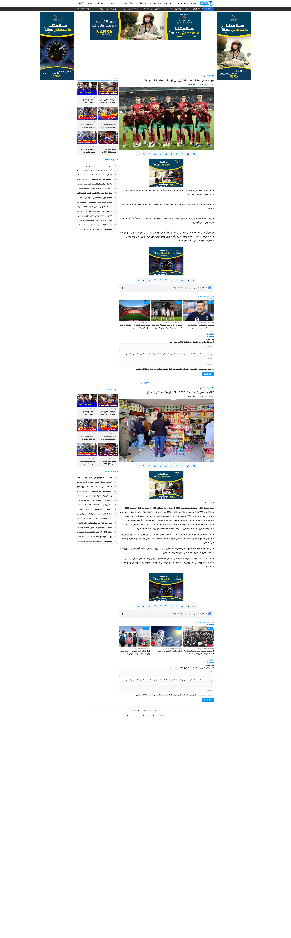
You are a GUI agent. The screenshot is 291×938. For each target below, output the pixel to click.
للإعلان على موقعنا (142, 715)
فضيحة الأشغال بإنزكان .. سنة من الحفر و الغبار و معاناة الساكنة (191, 9)
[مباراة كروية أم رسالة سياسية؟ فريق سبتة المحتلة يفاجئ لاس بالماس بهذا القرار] (166, 314)
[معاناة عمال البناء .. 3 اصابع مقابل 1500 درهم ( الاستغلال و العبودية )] (108, 143)
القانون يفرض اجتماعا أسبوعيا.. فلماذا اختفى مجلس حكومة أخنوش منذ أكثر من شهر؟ (135, 9)
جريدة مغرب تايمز (139, 710)
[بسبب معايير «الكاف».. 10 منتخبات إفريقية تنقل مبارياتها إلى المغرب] (134, 314)
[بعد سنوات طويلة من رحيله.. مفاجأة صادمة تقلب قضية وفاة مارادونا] (198, 314)
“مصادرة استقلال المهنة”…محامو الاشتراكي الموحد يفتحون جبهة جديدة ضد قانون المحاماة (78, 170)
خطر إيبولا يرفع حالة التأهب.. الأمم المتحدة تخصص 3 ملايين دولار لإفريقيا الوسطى (82, 193)
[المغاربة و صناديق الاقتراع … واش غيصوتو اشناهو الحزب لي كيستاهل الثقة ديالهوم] (87, 93)
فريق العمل (130, 715)
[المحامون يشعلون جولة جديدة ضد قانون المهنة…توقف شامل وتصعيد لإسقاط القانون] (198, 640)
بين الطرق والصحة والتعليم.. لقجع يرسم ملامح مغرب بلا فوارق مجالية (86, 184)
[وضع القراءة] (165, 153)
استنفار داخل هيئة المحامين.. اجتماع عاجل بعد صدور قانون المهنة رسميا (86, 229)
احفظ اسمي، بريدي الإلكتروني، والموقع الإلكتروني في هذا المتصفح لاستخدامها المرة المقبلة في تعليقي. (174, 369)
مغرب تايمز (208, 85)
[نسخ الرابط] (160, 153)
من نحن (162, 715)
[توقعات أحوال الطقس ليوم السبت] (166, 640)
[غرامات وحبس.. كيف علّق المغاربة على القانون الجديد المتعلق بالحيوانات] (87, 118)
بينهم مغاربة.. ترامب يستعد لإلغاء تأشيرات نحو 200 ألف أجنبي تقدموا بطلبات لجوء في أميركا (79, 211)
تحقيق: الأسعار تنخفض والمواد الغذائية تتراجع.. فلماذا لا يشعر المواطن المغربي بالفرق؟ (80, 188)
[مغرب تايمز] (206, 3)
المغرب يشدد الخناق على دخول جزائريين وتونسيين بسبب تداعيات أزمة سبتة (85, 216)
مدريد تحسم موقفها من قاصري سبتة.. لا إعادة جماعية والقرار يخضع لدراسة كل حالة (81, 166)
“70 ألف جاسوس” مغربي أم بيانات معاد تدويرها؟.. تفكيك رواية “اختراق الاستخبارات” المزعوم (78, 207)
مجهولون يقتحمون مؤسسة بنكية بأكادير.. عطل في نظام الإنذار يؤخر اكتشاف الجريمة (81, 179)
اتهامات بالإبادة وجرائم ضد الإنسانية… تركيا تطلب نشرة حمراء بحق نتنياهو (86, 225)
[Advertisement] (145, 57)
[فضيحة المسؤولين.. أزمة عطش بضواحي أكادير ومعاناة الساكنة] (108, 118)
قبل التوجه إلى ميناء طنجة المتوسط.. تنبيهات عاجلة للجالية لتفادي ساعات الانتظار (83, 175)
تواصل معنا (153, 715)
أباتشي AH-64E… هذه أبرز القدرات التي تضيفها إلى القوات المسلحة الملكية (85, 220)
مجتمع (202, 388)
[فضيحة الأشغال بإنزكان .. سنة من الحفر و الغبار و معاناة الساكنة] (108, 93)
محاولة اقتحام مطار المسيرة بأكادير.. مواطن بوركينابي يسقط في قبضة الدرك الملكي (82, 202)
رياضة (203, 76)
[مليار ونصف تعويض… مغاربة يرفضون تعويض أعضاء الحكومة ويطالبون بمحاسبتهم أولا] (87, 143)
